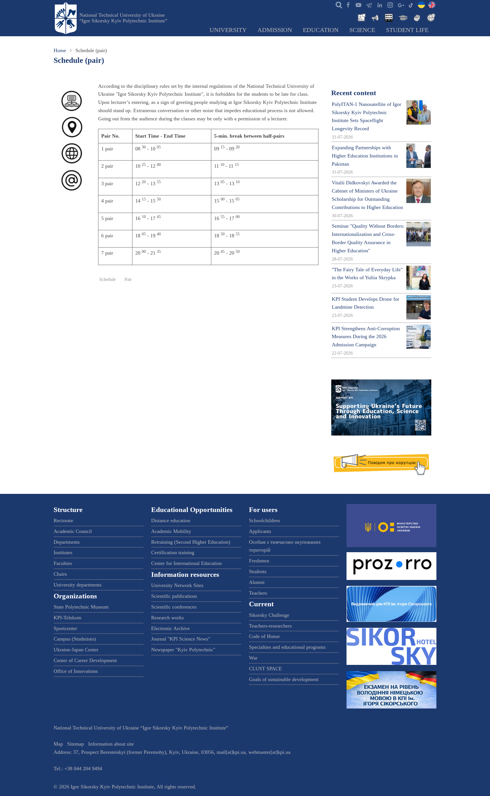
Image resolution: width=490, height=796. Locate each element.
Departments (67, 542)
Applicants (260, 531)
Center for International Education (186, 563)
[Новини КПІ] (361, 17)
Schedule (107, 279)
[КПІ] (421, 4)
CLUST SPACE (265, 668)
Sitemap (75, 744)
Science (362, 30)
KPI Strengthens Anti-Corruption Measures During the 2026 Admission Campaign (366, 337)
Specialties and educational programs (287, 647)
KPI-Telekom (67, 617)
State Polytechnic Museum (81, 607)
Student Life (407, 30)
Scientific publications (174, 596)
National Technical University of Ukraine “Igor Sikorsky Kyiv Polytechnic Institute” (123, 18)
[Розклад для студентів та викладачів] (388, 17)
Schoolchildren (264, 520)
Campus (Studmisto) (75, 639)
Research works (167, 617)
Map (58, 744)
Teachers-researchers (270, 626)
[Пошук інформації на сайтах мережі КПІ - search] (337, 4)
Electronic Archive (170, 628)
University (228, 30)
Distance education (170, 520)
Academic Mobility (171, 531)
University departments (78, 585)
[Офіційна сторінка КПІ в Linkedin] (379, 4)
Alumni (257, 582)
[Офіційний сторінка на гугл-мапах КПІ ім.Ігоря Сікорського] (400, 4)
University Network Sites (177, 585)
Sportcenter (65, 628)
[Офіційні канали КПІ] (368, 4)
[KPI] (431, 4)
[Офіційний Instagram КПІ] (389, 4)
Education (321, 30)
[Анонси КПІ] (374, 17)
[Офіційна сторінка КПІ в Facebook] (347, 4)
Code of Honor (264, 636)
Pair (128, 279)
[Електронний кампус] (402, 17)
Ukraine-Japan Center (76, 649)
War (253, 658)
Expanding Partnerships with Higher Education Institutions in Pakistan (365, 156)
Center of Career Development (85, 660)
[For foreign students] (430, 17)
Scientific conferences (174, 607)
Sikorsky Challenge (269, 615)
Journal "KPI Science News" (180, 639)
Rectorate (63, 520)
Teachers (258, 593)
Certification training (172, 552)
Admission (274, 30)
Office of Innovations (76, 671)
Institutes (63, 552)
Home (60, 50)
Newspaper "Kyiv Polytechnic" (183, 649)
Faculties (63, 563)
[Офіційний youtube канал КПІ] (358, 4)
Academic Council (73, 531)
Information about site (111, 744)
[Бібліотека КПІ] (416, 17)
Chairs (60, 574)
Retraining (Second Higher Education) (190, 542)
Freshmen (259, 561)
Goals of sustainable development (283, 679)
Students (258, 571)
